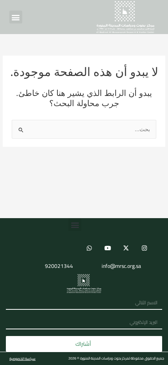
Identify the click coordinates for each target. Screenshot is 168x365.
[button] (15, 17)
